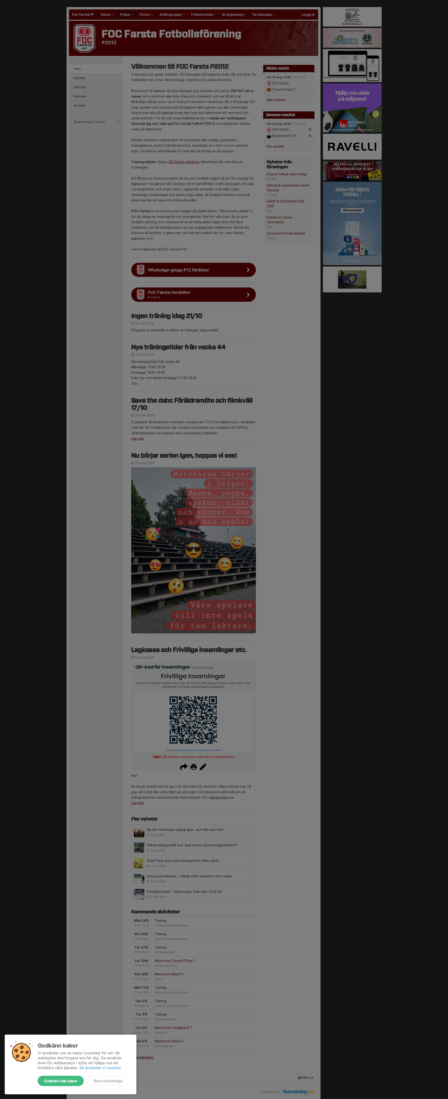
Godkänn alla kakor (60, 1081)
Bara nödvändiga (108, 1081)
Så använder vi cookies (100, 1067)
